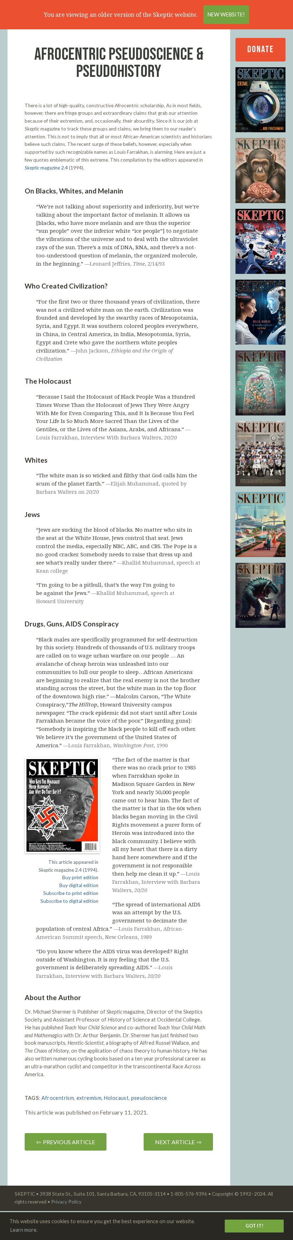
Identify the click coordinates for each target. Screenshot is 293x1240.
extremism (88, 1098)
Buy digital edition (78, 885)
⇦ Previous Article (65, 1141)
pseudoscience (149, 1098)
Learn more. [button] (24, 1230)
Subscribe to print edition (70, 893)
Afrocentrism (57, 1098)
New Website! (226, 14)
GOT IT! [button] (254, 1226)
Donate (260, 49)
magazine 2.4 (46, 168)
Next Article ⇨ (178, 1141)
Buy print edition (80, 877)
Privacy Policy (66, 1202)
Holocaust (116, 1098)
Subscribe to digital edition (69, 901)
